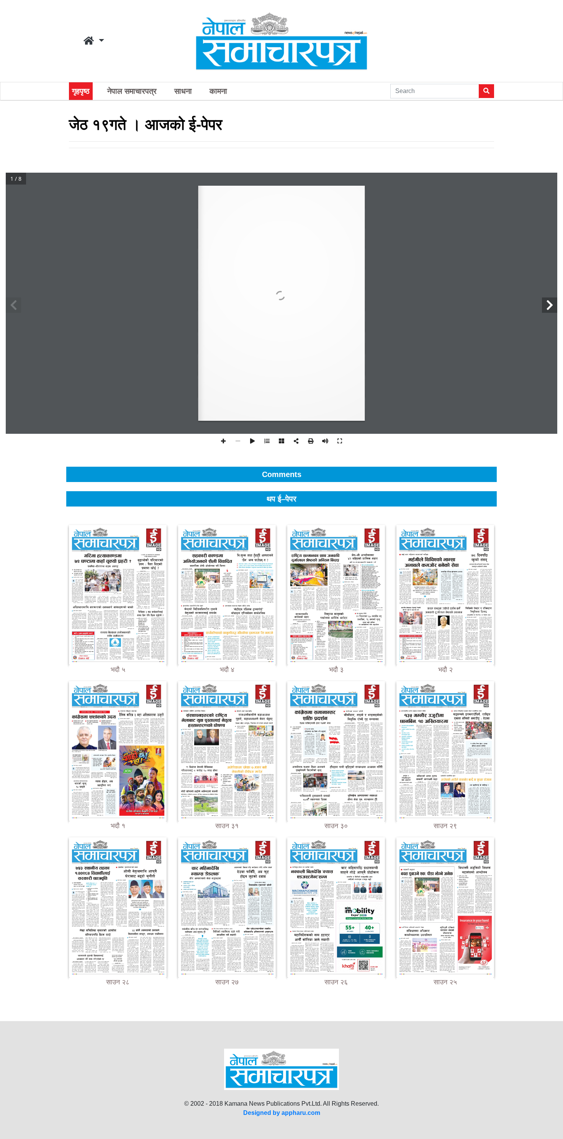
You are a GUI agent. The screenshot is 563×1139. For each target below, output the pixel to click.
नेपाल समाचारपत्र (132, 91)
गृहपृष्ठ (81, 91)
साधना (183, 91)
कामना (218, 91)
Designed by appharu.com (281, 1113)
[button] (93, 41)
